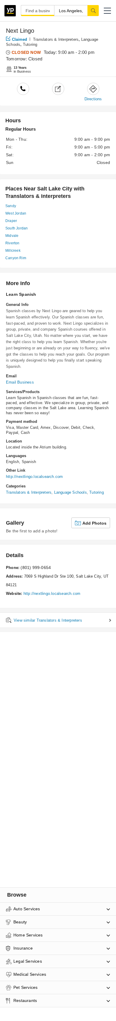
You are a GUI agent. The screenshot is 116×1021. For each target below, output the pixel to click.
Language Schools (70, 492)
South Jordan (16, 228)
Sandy (10, 206)
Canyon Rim (15, 258)
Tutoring (30, 44)
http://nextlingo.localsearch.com (34, 476)
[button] (107, 11)
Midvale (11, 236)
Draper (11, 221)
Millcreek (13, 250)
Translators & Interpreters (56, 39)
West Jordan (15, 213)
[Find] (93, 10)
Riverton (12, 243)
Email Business (20, 382)
